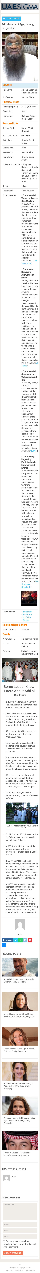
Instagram (27, 611)
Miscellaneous (12, 18)
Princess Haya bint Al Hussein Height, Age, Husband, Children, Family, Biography (20, 1120)
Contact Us (19, 1270)
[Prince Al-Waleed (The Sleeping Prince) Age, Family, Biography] (20, 1140)
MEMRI (33, 451)
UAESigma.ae (13, 1267)
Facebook (27, 614)
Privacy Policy (30, 1270)
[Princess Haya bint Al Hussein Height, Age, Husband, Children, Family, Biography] (20, 1105)
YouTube (27, 617)
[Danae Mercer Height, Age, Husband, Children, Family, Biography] (20, 1036)
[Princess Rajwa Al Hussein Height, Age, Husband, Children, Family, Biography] (20, 1071)
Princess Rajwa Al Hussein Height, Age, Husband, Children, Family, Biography (18, 1086)
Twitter (26, 620)
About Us (9, 1270)
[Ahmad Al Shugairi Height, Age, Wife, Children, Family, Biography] (20, 967)
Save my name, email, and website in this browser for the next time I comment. (19, 1244)
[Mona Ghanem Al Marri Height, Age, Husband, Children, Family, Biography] (20, 1001)
